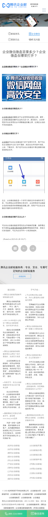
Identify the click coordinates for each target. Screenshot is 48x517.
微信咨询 (39, 513)
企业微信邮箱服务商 (24, 508)
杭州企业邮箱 (13, 446)
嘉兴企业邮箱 (13, 479)
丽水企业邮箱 (13, 457)
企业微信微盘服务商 (16, 228)
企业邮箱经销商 (40, 494)
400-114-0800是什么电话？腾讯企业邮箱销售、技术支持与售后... (12, 323)
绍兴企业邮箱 (13, 475)
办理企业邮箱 (35, 469)
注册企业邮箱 (35, 473)
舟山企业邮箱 (13, 460)
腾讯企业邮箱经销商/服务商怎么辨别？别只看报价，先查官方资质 (11, 353)
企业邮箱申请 (35, 459)
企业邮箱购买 (14, 498)
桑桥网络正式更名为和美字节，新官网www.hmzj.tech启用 (12, 415)
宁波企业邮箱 (13, 464)
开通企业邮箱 (35, 464)
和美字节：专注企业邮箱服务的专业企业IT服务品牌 (12, 384)
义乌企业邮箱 (13, 471)
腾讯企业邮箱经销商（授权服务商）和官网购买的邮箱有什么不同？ (34, 386)
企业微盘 (24, 66)
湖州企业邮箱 (13, 468)
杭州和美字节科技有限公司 (18, 491)
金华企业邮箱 (13, 449)
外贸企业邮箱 (39, 508)
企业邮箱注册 (35, 455)
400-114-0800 (15, 513)
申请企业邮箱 (35, 478)
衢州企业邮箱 (13, 453)
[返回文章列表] (15, 248)
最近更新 (11, 290)
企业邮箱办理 (35, 450)
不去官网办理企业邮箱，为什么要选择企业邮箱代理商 (34, 297)
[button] (23, 24)
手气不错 (34, 290)
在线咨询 (22, 276)
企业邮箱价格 (26, 498)
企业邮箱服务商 (33, 504)
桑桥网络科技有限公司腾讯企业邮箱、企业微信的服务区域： (34, 417)
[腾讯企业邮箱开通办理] (24, 5)
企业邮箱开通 (35, 446)
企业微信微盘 (7, 66)
